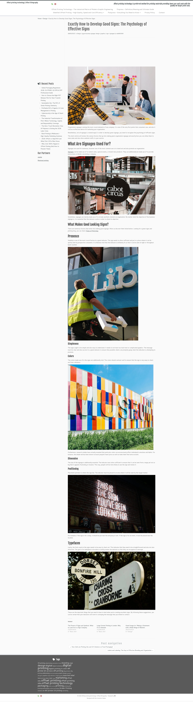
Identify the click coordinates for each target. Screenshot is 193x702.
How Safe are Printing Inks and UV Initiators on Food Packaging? (91, 647)
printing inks (67, 686)
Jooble (40, 157)
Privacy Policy (150, 12)
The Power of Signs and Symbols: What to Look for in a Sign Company (80, 627)
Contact (162, 12)
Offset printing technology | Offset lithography (22, 3)
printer (53, 686)
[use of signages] (111, 185)
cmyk (71, 663)
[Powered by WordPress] (115, 695)
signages (112, 33)
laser (50, 678)
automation (55, 663)
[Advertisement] (51, 51)
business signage (90, 33)
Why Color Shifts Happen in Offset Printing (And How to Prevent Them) (50, 146)
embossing (46, 673)
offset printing (51, 680)
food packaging (54, 673)
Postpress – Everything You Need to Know (124, 12)
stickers (40, 690)
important (66, 675)
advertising (48, 663)
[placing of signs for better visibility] (103, 293)
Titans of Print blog (92, 231)
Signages (71, 152)
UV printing (58, 690)
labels (47, 678)
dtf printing (58, 670)
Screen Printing (66, 688)
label (72, 675)
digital (49, 665)
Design (45, 19)
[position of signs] (111, 504)
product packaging (54, 688)
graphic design (63, 673)
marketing (61, 677)
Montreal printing (43, 160)
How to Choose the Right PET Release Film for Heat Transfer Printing (51, 97)
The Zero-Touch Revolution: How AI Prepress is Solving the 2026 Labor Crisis (52, 128)
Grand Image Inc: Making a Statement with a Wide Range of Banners (137, 627)
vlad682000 (119, 33)
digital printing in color (58, 668)
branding (65, 663)
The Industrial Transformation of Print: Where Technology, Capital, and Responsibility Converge (51, 120)
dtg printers (67, 671)
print (50, 686)
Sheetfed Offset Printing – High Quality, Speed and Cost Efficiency (78, 12)
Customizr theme (101, 698)
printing (60, 685)
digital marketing (57, 666)
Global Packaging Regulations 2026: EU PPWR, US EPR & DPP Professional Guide (51, 90)
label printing (41, 678)
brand (59, 663)
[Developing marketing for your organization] (111, 96)
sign (107, 33)
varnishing (65, 690)
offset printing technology (57, 683)
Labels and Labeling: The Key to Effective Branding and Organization (130, 650)
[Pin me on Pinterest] (55, 4)
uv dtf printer (48, 690)
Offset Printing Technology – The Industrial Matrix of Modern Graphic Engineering (82, 9)
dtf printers (48, 671)
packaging (43, 685)
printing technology (43, 688)
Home (39, 19)
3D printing (41, 663)
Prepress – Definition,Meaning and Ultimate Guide (135, 9)
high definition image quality (55, 675)
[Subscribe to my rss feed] (52, 4)
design (98, 33)
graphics (103, 33)
